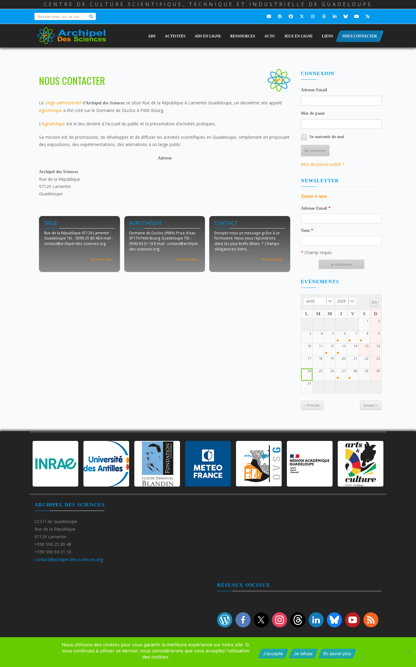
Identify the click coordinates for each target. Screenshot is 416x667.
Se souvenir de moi (326, 136)
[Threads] (324, 16)
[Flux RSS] (367, 16)
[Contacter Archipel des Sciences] (269, 16)
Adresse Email (314, 90)
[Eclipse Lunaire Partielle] (338, 377)
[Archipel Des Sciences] (71, 31)
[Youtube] (356, 16)
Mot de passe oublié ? (322, 164)
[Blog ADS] (280, 16)
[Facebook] (291, 16)
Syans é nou (314, 196)
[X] (302, 16)
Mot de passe (313, 113)
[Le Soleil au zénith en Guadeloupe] (338, 340)
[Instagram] (313, 16)
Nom (307, 230)
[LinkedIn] (335, 16)
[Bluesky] (346, 16)
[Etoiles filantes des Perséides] (326, 352)
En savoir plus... (103, 259)
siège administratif (63, 103)
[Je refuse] (408, 652)
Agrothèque (50, 110)
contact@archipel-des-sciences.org (68, 559)
